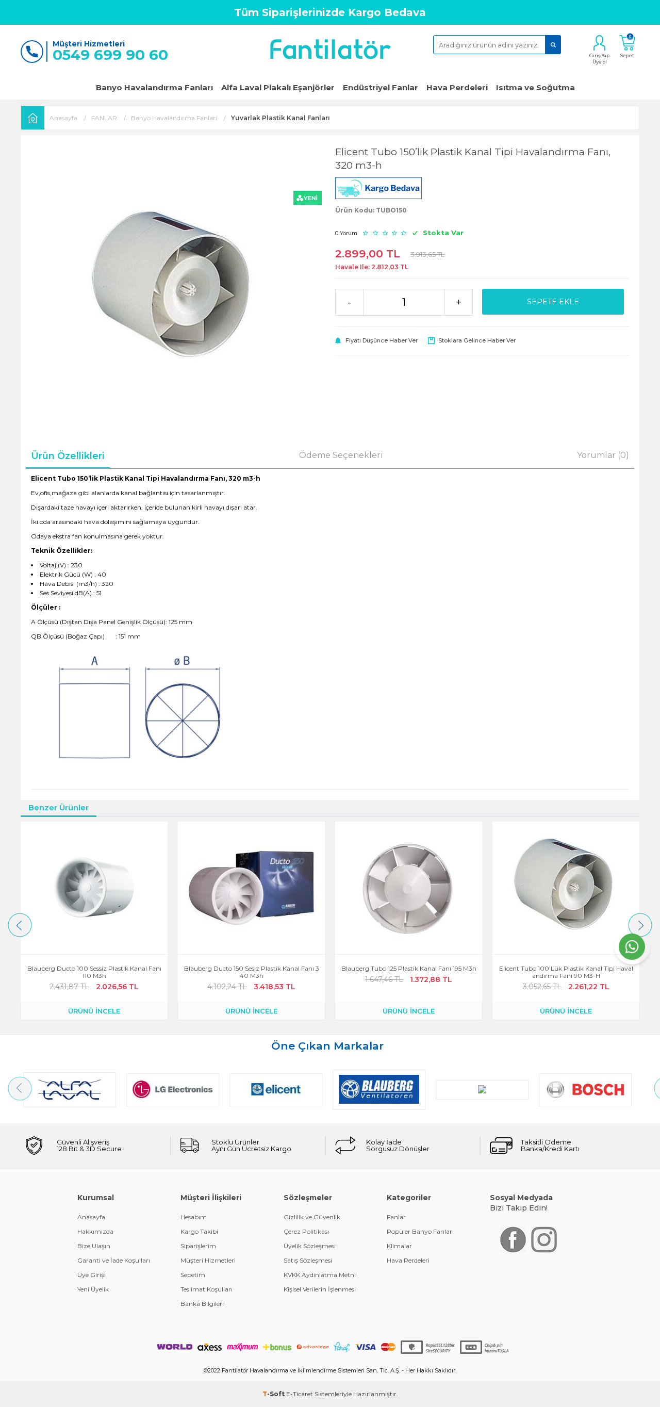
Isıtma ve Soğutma (535, 87)
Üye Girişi (91, 1275)
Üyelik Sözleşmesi (310, 1246)
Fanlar (396, 1217)
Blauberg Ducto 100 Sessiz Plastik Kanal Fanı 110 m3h (94, 972)
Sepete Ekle (553, 301)
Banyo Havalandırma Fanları (154, 87)
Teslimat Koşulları (206, 1289)
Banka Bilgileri (202, 1303)
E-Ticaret (299, 1394)
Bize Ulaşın (93, 1246)
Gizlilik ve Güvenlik (312, 1217)
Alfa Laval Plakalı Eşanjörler (278, 87)
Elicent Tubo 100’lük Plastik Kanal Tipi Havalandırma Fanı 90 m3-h (566, 972)
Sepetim (192, 1275)
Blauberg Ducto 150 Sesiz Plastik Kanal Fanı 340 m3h (251, 972)
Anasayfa (91, 1217)
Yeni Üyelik (93, 1289)
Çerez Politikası (306, 1231)
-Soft (274, 1394)
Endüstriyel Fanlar (380, 87)
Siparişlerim (198, 1246)
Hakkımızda (95, 1231)
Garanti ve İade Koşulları (113, 1260)
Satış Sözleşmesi (308, 1260)
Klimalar (399, 1246)
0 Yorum (346, 233)
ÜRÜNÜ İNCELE (94, 1011)
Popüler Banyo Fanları (420, 1231)
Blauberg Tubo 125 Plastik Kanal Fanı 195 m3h (408, 968)
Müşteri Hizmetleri (208, 1260)
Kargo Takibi (199, 1231)
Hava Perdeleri (457, 87)
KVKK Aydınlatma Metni (320, 1275)
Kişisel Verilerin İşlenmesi (320, 1289)
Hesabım (193, 1217)
